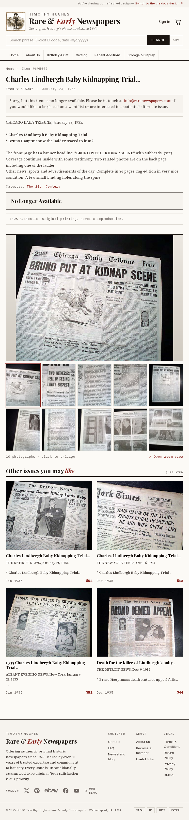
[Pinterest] (37, 790)
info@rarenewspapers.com (148, 100)
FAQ (111, 748)
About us (143, 742)
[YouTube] (76, 790)
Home (14, 55)
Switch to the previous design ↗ (159, 3)
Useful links (145, 759)
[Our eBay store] (51, 790)
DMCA (168, 775)
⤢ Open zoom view (166, 456)
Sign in (164, 21)
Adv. (176, 40)
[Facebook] (65, 790)
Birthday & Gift (58, 55)
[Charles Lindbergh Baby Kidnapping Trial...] (23, 385)
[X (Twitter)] (26, 790)
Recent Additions (107, 55)
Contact (114, 742)
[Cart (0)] (178, 22)
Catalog (82, 55)
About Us (33, 55)
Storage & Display (141, 55)
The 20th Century (43, 186)
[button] (94, 297)
